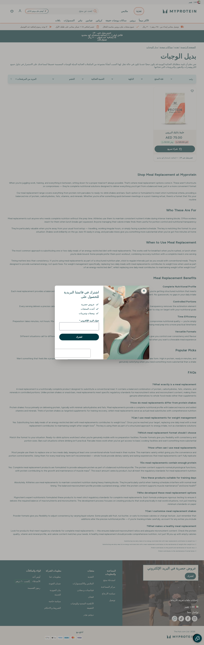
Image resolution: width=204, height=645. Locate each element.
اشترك (79, 337)
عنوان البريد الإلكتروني (89, 321)
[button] (197, 638)
